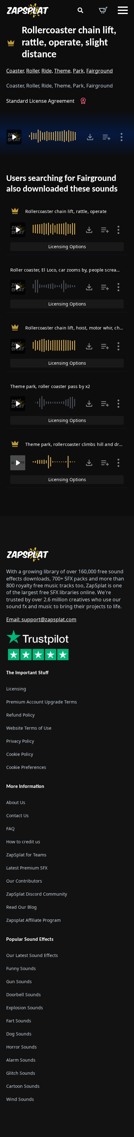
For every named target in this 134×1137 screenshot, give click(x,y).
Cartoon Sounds (23, 1086)
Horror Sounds (21, 1047)
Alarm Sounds (21, 1060)
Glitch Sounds (20, 1073)
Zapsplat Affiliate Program (33, 920)
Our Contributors (24, 881)
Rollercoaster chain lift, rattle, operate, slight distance (69, 43)
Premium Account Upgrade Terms (41, 702)
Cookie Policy (19, 754)
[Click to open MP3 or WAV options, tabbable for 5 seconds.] (90, 137)
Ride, (47, 70)
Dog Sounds (18, 1034)
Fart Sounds (18, 1021)
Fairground (99, 70)
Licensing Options (67, 246)
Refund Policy (20, 715)
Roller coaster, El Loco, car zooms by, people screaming (68, 270)
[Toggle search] (80, 10)
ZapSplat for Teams (26, 855)
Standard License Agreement (40, 100)
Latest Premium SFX (26, 868)
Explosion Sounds (24, 1008)
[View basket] (103, 10)
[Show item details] (121, 137)
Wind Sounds (20, 1099)
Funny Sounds (21, 968)
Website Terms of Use (28, 728)
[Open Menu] (123, 10)
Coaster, (15, 70)
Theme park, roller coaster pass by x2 (50, 386)
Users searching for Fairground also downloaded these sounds (61, 184)
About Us (15, 802)
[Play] (14, 137)
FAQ (10, 828)
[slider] (53, 136)
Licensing (16, 689)
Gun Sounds (19, 981)
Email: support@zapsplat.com (41, 619)
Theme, (63, 70)
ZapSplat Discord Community (36, 894)
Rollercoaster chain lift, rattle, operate (66, 211)
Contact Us (17, 815)
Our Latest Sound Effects (32, 955)
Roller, (33, 70)
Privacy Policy (20, 741)
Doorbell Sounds (23, 994)
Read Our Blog (21, 907)
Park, (79, 70)
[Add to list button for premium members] (106, 137)
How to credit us (23, 842)
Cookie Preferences (26, 767)
